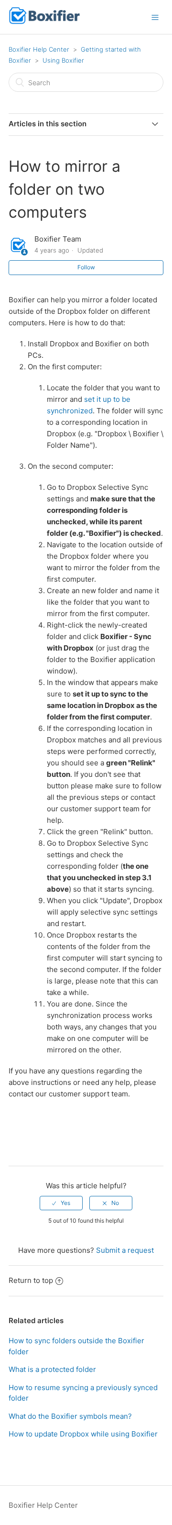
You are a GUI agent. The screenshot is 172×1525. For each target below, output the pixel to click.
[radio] (61, 1203)
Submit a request (125, 1250)
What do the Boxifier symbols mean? (70, 1416)
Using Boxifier (63, 60)
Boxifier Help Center (39, 49)
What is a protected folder (52, 1369)
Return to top (31, 1280)
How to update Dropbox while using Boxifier (83, 1433)
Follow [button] (86, 267)
